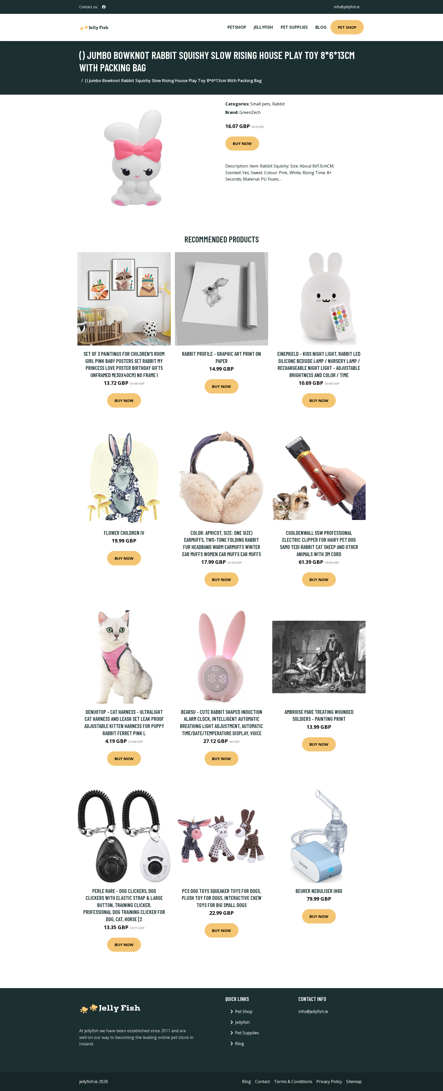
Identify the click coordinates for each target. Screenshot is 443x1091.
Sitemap (354, 1081)
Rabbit (278, 104)
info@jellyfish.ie (347, 6)
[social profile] (104, 7)
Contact (262, 1081)
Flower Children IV (124, 532)
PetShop (236, 27)
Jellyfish (263, 27)
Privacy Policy (329, 1081)
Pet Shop (347, 27)
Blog (321, 27)
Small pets (260, 104)
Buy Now (242, 143)
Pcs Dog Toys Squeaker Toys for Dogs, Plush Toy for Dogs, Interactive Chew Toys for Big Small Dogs (221, 898)
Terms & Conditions (293, 1081)
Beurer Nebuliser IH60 (319, 891)
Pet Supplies (294, 27)
